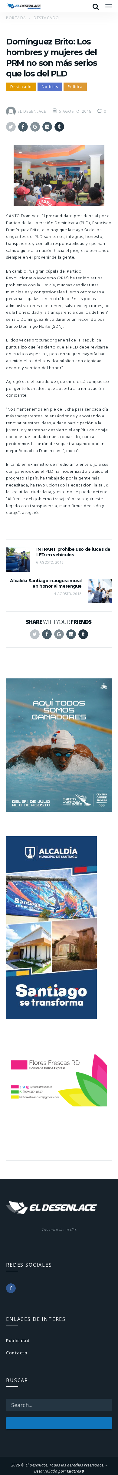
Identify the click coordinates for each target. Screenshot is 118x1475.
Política (75, 86)
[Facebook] (11, 1288)
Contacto (16, 1353)
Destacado (21, 86)
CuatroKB (75, 1471)
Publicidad (18, 1340)
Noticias (50, 86)
